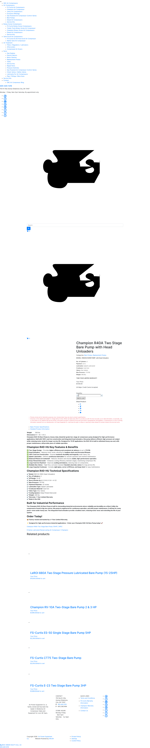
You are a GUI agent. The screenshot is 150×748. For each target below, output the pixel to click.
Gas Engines (11, 53)
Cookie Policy (76, 741)
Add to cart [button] (41, 578)
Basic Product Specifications (39, 427)
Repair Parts (11, 66)
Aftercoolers (11, 47)
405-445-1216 (6, 86)
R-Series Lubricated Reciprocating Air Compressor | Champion (47, 530)
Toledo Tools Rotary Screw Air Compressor (21, 28)
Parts (5, 51)
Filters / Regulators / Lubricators (17, 45)
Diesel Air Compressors (14, 20)
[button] (28, 231)
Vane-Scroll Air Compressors (12, 36)
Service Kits (11, 22)
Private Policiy (76, 736)
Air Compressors (8, 5)
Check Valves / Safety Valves (16, 72)
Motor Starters (12, 57)
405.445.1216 (62, 704)
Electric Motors (12, 55)
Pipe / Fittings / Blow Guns (15, 76)
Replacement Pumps (13, 59)
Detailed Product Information (39, 429)
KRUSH (51, 738)
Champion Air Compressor (15, 9)
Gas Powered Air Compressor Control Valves (22, 16)
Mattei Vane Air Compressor (16, 41)
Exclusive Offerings (13, 13)
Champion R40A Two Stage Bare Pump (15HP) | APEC (44, 526)
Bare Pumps (11, 18)
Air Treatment (7, 43)
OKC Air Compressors (10, 3)
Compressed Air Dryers (14, 49)
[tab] (76, 427)
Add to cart (81, 398)
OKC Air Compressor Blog (15, 82)
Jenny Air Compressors (14, 11)
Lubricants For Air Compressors (17, 74)
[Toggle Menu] (0, 1)
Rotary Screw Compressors (12, 24)
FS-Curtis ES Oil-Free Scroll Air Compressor (21, 38)
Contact (6, 80)
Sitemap (74, 738)
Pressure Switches (13, 68)
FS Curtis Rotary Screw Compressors (19, 26)
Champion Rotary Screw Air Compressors (20, 30)
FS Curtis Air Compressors (15, 7)
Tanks (9, 61)
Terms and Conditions (87, 698)
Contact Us (84, 710)
